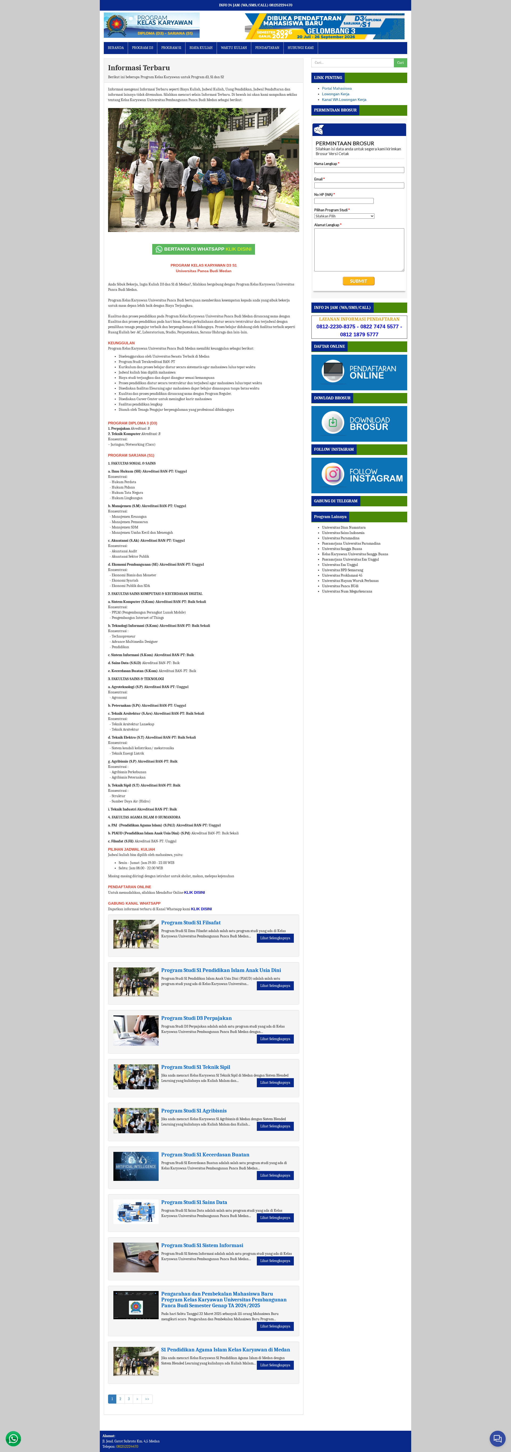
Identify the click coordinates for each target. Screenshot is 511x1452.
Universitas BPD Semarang (342, 570)
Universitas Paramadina (341, 538)
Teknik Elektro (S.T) (128, 737)
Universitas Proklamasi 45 (342, 575)
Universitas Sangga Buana (342, 549)
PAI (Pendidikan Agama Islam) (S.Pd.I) (143, 825)
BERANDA (116, 47)
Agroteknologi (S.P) (127, 687)
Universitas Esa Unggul (340, 564)
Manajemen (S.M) (126, 506)
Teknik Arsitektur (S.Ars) (132, 713)
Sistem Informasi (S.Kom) (132, 655)
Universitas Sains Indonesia (343, 533)
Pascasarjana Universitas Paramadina (351, 543)
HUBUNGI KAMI (301, 47)
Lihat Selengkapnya (275, 938)
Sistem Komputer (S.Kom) (133, 601)
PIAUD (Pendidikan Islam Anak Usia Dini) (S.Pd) (151, 833)
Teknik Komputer (126, 434)
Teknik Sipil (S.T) (126, 785)
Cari (400, 62)
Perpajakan (120, 428)
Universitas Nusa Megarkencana (347, 591)
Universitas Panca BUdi (340, 586)
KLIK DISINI (194, 892)
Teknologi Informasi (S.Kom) (135, 625)
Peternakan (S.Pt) (126, 705)
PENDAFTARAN (267, 47)
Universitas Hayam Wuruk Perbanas (350, 580)
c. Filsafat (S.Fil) (121, 841)
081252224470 (127, 1446)
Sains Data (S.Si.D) (126, 663)
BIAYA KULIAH (201, 47)
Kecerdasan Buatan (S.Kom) (135, 671)
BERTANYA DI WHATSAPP (208, 249)
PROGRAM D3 (142, 47)
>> (147, 1399)
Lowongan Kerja (335, 94)
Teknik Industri (123, 809)
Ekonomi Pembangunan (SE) (135, 564)
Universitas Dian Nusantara (344, 527)
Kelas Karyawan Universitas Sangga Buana (355, 554)
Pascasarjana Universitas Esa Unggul (350, 559)
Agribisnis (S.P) (124, 761)
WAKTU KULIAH (234, 47)
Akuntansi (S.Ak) (125, 540)
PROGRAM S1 (171, 47)
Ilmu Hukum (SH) (127, 471)
